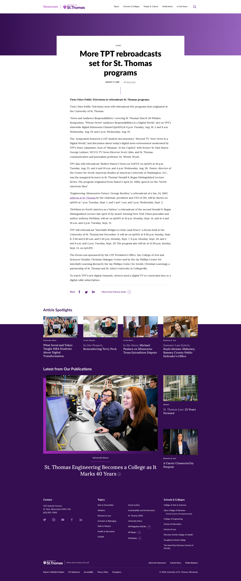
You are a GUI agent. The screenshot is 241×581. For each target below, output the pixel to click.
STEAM (101, 537)
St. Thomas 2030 (135, 516)
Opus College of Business (178, 512)
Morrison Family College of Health (178, 535)
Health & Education (106, 532)
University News (135, 521)
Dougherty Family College (175, 540)
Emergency (116, 572)
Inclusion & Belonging (107, 521)
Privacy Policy (102, 572)
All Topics (132, 532)
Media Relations (191, 563)
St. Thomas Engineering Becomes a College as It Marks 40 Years (100, 470)
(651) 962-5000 (50, 512)
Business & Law (104, 516)
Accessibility (88, 572)
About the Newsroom (157, 563)
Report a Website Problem (53, 572)
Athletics (101, 510)
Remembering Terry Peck (100, 347)
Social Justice (134, 505)
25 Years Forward (179, 411)
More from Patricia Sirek (114, 292)
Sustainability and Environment (141, 510)
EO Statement (74, 572)
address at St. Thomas (83, 197)
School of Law (170, 529)
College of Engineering (173, 519)
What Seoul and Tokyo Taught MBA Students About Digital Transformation (58, 350)
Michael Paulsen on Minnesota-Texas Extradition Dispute (140, 348)
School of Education (172, 524)
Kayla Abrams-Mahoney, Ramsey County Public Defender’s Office (179, 350)
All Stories (132, 538)
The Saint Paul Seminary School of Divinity (178, 546)
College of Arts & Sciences (175, 505)
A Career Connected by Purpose (178, 465)
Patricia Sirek (131, 82)
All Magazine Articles (137, 527)
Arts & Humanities (106, 505)
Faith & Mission (104, 526)
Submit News (175, 563)
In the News (182, 7)
